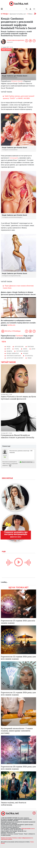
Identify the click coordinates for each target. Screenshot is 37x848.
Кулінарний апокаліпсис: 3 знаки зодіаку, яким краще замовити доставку (17, 730)
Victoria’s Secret (22, 351)
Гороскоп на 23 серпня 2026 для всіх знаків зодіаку (18, 621)
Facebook (19, 336)
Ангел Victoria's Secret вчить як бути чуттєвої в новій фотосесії (18, 397)
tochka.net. (11, 325)
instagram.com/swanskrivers (10, 149)
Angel (25, 349)
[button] (30, 8)
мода (8, 346)
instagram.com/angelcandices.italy (11, 275)
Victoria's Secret (16, 81)
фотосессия (19, 346)
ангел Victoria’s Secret (15, 358)
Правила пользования (6, 838)
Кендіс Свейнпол (13, 353)
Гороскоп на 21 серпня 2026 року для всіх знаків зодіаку (18, 693)
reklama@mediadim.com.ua (28, 828)
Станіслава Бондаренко (15, 40)
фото (8, 349)
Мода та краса (6, 49)
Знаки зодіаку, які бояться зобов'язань (13, 803)
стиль (16, 349)
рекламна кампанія (14, 355)
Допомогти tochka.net (18, 14)
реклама (31, 346)
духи (33, 349)
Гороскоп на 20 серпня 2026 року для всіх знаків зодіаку (18, 767)
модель (9, 351)
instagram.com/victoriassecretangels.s (12, 217)
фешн (29, 358)
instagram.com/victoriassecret (9, 77)
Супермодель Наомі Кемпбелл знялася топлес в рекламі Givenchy (17, 436)
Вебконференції (7, 478)
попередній (14, 158)
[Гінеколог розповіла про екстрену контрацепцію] (15, 528)
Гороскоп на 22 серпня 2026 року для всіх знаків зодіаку (18, 657)
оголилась (29, 355)
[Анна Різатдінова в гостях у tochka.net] (15, 498)
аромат (25, 353)
